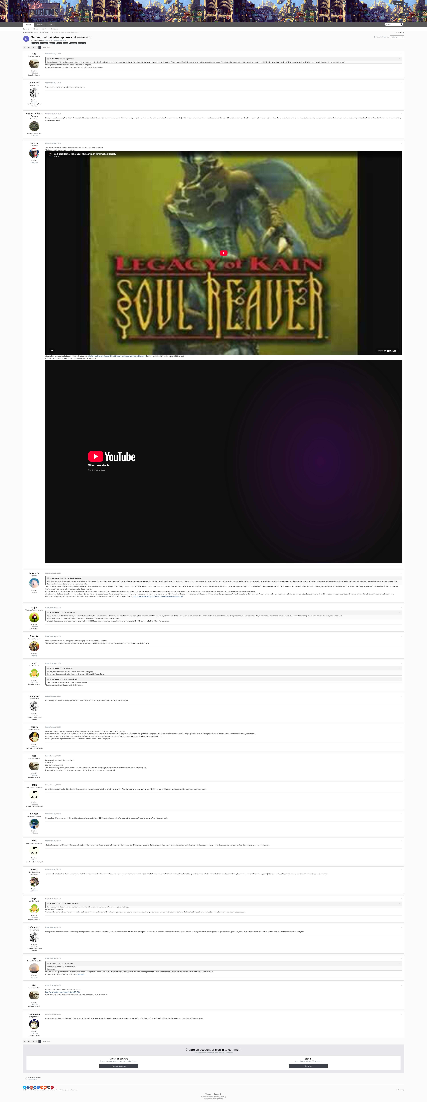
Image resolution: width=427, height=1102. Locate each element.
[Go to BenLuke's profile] (34, 646)
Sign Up (398, 3)
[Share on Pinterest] (52, 1087)
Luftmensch (34, 82)
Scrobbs (34, 813)
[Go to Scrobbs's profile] (34, 824)
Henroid (34, 869)
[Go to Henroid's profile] (34, 882)
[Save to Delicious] (38, 1087)
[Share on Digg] (34, 1087)
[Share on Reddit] (41, 1087)
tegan (34, 663)
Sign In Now (308, 1066)
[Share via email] (48, 1087)
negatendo (34, 573)
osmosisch (34, 1014)
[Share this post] (401, 54)
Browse (28, 25)
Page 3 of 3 (47, 47)
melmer (34, 143)
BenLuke (34, 636)
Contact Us (218, 1094)
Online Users (54, 29)
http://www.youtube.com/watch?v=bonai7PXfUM (62, 992)
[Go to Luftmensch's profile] (34, 93)
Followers (395, 37)
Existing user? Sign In (384, 3)
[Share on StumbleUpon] (45, 1087)
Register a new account (119, 1066)
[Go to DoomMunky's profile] (26, 39)
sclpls (34, 607)
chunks (34, 727)
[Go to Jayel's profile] (34, 968)
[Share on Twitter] (24, 1087)
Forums (26, 29)
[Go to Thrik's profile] (34, 795)
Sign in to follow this (382, 37)
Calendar (35, 29)
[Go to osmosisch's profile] (34, 1024)
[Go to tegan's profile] (34, 673)
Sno (34, 53)
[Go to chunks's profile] (34, 737)
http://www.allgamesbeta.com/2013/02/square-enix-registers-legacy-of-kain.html (117, 356)
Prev (29, 47)
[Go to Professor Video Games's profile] (34, 126)
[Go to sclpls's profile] (34, 617)
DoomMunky (37, 40)
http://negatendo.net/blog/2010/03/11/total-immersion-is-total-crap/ (158, 596)
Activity (39, 25)
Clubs (50, 25)
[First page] (24, 47)
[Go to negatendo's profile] (34, 583)
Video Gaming (61, 40)
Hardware (81, 974)
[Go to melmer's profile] (34, 153)
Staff (44, 29)
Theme (208, 1094)
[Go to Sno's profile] (34, 64)
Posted (53, 54)
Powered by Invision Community (213, 1099)
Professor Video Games (34, 115)
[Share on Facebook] (28, 1087)
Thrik (34, 784)
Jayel (34, 958)
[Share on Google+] (31, 1087)
